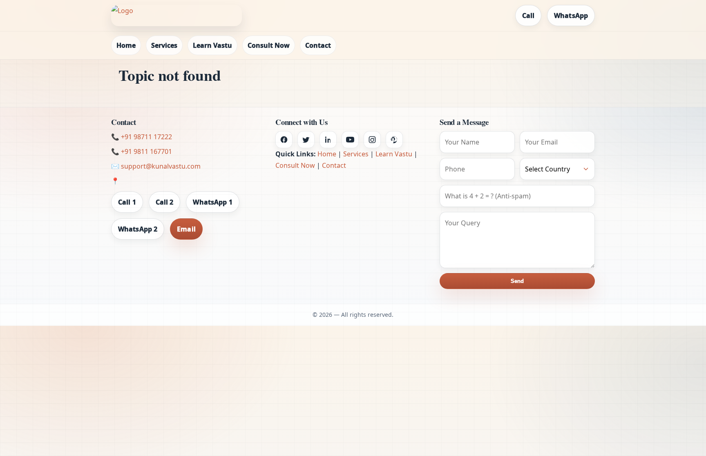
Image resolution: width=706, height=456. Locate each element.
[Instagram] (372, 139)
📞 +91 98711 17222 (141, 136)
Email (186, 229)
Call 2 (165, 202)
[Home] (176, 15)
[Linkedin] (328, 139)
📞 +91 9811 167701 (141, 151)
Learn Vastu (212, 45)
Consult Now (269, 45)
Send (517, 281)
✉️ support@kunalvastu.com (156, 166)
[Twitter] (306, 139)
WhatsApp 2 (137, 229)
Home (126, 45)
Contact (318, 45)
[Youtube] (350, 139)
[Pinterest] (394, 139)
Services (164, 45)
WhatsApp (571, 15)
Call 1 (127, 202)
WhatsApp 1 (212, 202)
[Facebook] (284, 139)
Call (528, 15)
